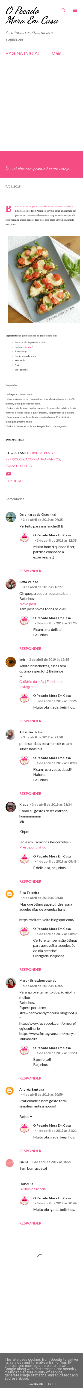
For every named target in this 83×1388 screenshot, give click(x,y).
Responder (30, 570)
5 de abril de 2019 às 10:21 (51, 1162)
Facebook (55, 681)
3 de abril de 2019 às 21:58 (43, 737)
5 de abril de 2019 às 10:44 (57, 1203)
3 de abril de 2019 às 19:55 (49, 659)
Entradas (34, 453)
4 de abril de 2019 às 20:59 (43, 1094)
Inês (22, 659)
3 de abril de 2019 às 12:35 (57, 540)
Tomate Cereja (19, 466)
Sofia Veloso (28, 582)
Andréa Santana (31, 1089)
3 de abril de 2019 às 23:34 (52, 804)
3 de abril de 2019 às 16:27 (43, 587)
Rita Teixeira (29, 892)
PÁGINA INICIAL (23, 53)
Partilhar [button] (15, 481)
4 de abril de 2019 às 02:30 (43, 898)
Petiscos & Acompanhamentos (33, 459)
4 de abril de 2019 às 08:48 (57, 763)
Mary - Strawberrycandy (37, 980)
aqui (30, 347)
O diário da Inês (31, 681)
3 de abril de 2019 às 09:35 (43, 519)
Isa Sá (23, 1162)
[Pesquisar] (63, 8)
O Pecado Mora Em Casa (32, 15)
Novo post (27, 603)
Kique (23, 804)
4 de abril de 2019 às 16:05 (43, 986)
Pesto (49, 453)
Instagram (27, 686)
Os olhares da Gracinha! (37, 514)
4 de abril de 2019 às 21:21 (57, 1130)
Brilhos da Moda (32, 1189)
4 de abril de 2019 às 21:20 (57, 1053)
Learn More (36, 1384)
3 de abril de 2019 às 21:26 (57, 623)
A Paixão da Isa (31, 732)
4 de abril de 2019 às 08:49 (57, 934)
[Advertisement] (41, 109)
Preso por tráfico (32, 847)
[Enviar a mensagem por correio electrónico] (8, 475)
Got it (52, 1384)
